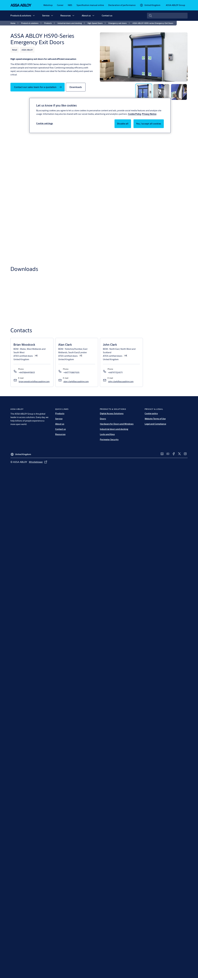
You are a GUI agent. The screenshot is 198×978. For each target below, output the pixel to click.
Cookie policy (151, 413)
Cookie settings (44, 123)
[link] (48, 5)
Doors (103, 418)
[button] (33, 15)
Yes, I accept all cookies (148, 123)
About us (86, 15)
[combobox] (167, 16)
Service (45, 15)
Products (59, 413)
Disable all (122, 123)
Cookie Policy (134, 114)
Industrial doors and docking (114, 429)
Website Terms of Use (155, 418)
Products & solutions (20, 15)
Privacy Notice (149, 114)
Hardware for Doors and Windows (116, 424)
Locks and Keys (107, 434)
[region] (100, 115)
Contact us (107, 15)
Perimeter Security (109, 439)
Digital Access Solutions (111, 413)
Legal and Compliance (155, 424)
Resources (65, 15)
